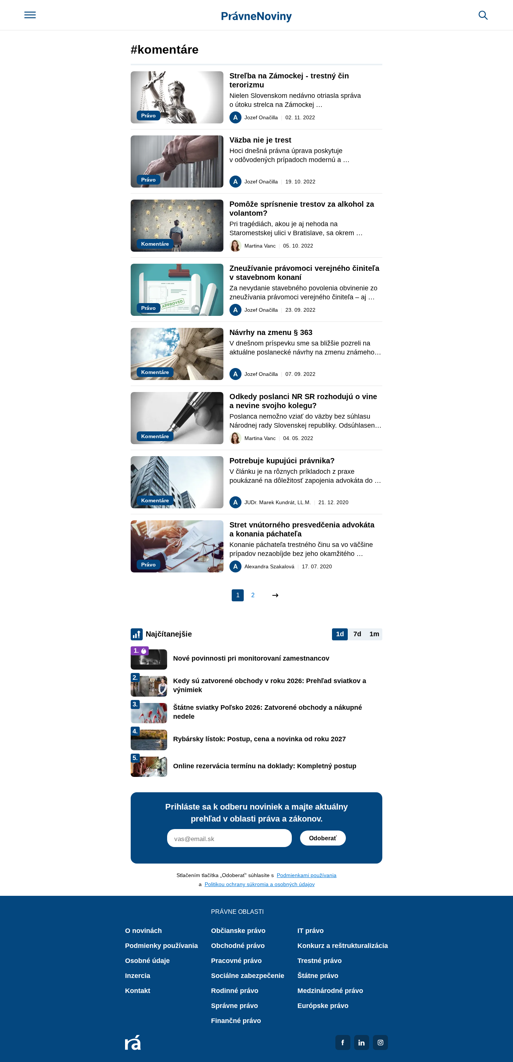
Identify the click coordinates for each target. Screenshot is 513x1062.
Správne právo (234, 1005)
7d (357, 634)
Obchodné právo (238, 945)
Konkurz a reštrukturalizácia (342, 945)
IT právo (310, 930)
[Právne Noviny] (257, 15)
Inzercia (137, 975)
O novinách (143, 930)
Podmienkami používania (306, 875)
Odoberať (323, 838)
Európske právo (323, 1005)
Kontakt (137, 990)
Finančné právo (236, 1020)
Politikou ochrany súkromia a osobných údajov (260, 884)
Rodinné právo (234, 990)
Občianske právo (238, 930)
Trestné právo (319, 960)
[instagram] (380, 1042)
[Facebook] (342, 1042)
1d (340, 634)
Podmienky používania (161, 945)
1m (374, 634)
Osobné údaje (147, 960)
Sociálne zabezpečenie (247, 975)
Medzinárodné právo (330, 990)
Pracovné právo (236, 960)
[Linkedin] (361, 1042)
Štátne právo (317, 975)
